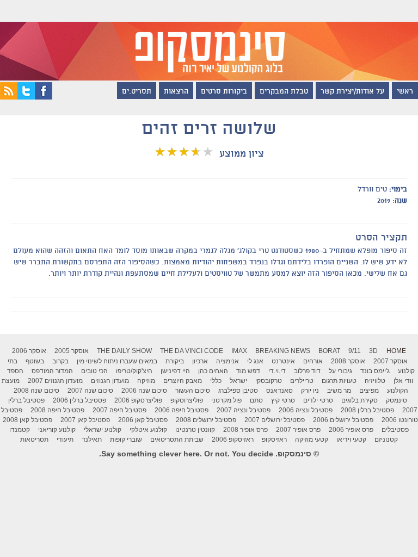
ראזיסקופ (274, 439)
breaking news (282, 351)
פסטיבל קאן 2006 (143, 420)
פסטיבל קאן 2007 (85, 420)
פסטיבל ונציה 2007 (244, 410)
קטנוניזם (386, 439)
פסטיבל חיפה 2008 (57, 410)
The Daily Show (124, 351)
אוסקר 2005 (71, 351)
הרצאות (176, 92)
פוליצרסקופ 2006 (138, 400)
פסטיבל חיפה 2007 (119, 410)
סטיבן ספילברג (238, 390)
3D (373, 351)
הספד (15, 371)
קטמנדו (19, 430)
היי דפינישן (175, 371)
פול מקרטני (226, 400)
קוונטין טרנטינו (195, 430)
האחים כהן (213, 371)
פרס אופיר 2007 (298, 430)
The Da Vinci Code (191, 351)
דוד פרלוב (307, 371)
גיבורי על (340, 371)
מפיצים (369, 390)
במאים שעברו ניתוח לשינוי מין (117, 361)
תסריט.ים (136, 92)
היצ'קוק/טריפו (134, 371)
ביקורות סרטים (224, 92)
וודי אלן (403, 381)
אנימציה (227, 361)
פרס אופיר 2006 (351, 430)
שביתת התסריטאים (177, 439)
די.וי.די (277, 371)
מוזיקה (146, 381)
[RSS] (8, 96)
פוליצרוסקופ (186, 400)
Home (396, 351)
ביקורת (174, 361)
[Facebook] (43, 96)
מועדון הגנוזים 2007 (55, 381)
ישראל (238, 381)
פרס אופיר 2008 (245, 430)
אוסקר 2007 (390, 361)
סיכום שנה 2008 (36, 390)
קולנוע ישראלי (102, 430)
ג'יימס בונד (375, 371)
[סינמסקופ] (209, 40)
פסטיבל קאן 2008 (27, 420)
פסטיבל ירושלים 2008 (206, 420)
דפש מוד (248, 371)
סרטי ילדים (318, 400)
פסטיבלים (395, 430)
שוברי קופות (126, 439)
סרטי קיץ (283, 400)
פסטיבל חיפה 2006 (181, 410)
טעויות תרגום (339, 381)
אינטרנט (283, 361)
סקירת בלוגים (359, 400)
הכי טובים (94, 371)
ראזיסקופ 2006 (233, 439)
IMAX (239, 351)
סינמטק (396, 400)
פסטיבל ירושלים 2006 (343, 420)
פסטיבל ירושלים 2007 (274, 420)
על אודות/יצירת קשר (352, 92)
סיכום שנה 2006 (144, 390)
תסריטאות (34, 439)
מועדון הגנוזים (110, 381)
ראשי (405, 92)
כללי (216, 381)
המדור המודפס (52, 371)
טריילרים (302, 381)
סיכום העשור (192, 390)
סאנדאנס (279, 390)
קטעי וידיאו (351, 439)
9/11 (354, 351)
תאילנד (92, 439)
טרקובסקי (268, 381)
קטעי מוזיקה (311, 439)
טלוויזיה (375, 381)
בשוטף (35, 361)
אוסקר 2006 (29, 351)
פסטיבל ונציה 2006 (306, 410)
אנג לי (255, 361)
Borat (329, 351)
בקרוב (60, 361)
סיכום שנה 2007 (90, 390)
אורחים (313, 361)
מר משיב (339, 390)
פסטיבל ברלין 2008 (367, 410)
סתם (256, 400)
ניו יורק (310, 390)
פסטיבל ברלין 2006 (79, 400)
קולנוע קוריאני (57, 430)
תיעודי (65, 439)
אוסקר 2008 (348, 361)
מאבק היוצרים (182, 381)
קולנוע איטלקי (148, 430)
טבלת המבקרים (284, 92)
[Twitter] (26, 96)
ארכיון (200, 361)
